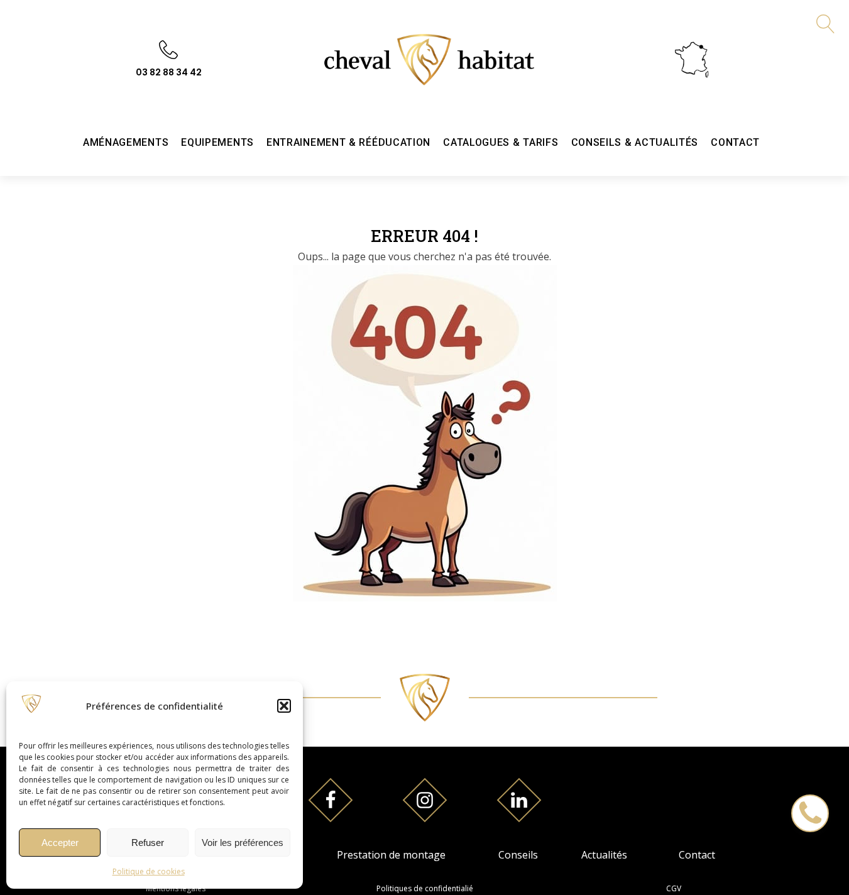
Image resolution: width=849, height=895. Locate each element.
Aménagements (125, 142)
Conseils (518, 855)
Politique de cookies (148, 871)
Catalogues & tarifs (500, 142)
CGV (673, 888)
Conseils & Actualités (635, 142)
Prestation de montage (391, 855)
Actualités (604, 855)
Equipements (217, 142)
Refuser (147, 842)
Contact (735, 142)
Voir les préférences (242, 842)
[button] (284, 706)
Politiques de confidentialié (424, 888)
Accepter (60, 842)
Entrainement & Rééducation (348, 142)
